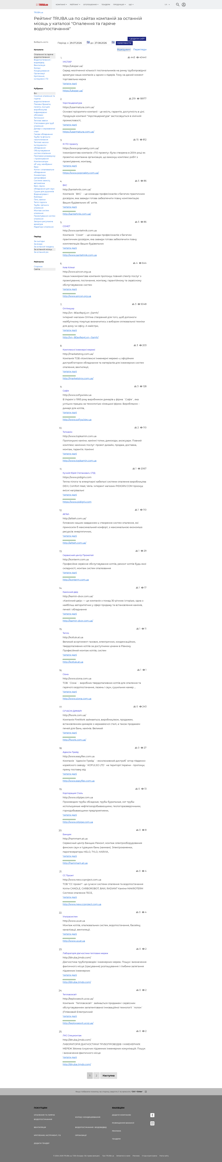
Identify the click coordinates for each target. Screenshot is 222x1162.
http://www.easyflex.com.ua (79, 781)
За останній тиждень (44, 247)
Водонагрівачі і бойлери (41, 195)
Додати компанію (121, 1115)
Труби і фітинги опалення (41, 206)
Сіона (65, 674)
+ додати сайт (137, 39)
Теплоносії (39, 118)
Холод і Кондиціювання (41, 69)
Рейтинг (74, 4)
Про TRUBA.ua (108, 1156)
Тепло (66, 633)
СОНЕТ (66, 226)
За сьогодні (39, 241)
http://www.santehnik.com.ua (80, 255)
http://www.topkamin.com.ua (79, 460)
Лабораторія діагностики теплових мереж (85, 953)
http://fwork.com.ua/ (74, 739)
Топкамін (67, 432)
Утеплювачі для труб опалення (44, 124)
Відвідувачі (124, 49)
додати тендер (41, 1143)
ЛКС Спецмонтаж (72, 1035)
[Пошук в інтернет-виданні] (177, 4)
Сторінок (38, 266)
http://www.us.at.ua (74, 941)
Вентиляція (39, 65)
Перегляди (139, 49)
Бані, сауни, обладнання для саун (44, 187)
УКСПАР (67, 62)
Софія (66, 391)
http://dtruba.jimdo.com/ (77, 982)
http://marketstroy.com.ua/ (78, 378)
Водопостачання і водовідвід (42, 61)
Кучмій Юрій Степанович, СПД (79, 473)
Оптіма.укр (68, 308)
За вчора (38, 244)
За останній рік (41, 252)
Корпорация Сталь (73, 793)
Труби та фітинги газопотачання (42, 138)
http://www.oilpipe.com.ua (78, 822)
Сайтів (37, 269)
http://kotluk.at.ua (73, 662)
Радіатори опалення (44, 227)
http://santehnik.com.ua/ (77, 214)
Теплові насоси (41, 142)
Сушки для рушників (44, 191)
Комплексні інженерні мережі (79, 350)
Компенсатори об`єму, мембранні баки (43, 164)
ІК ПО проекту (70, 144)
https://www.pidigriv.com (77, 502)
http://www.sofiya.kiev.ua (77, 419)
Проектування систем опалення (44, 217)
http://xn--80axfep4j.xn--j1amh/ (81, 337)
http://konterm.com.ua (76, 579)
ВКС (65, 185)
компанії (60, 4)
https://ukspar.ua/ (73, 90)
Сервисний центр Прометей (78, 555)
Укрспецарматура (72, 103)
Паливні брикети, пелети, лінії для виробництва (42, 107)
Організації (39, 73)
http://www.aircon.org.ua (77, 296)
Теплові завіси (41, 120)
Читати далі (70, 83)
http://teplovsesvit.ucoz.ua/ (78, 1023)
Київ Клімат (69, 267)
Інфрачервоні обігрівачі (40, 113)
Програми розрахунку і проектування (44, 157)
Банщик (67, 834)
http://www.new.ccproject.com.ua (82, 904)
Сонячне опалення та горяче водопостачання (44, 99)
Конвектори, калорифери (40, 176)
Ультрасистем (70, 916)
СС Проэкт (68, 875)
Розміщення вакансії (123, 1123)
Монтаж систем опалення (41, 211)
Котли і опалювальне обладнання (44, 170)
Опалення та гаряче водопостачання (43, 55)
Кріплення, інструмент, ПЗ (41, 77)
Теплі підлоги (40, 202)
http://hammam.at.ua (75, 863)
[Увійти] (183, 4)
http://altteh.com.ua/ (74, 543)
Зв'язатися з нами (123, 1156)
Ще (130, 4)
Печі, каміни (40, 199)
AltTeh (66, 514)
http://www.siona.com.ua (77, 698)
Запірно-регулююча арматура (43, 222)
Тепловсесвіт (70, 994)
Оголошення (90, 4)
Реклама (116, 1131)
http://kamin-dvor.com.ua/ (78, 620)
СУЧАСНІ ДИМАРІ (72, 711)
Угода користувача (149, 1156)
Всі (35, 93)
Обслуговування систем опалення (42, 151)
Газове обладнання (43, 134)
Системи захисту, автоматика (42, 181)
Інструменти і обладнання (40, 146)
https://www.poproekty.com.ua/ (81, 173)
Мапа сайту (164, 1156)
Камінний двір (70, 592)
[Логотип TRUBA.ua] (44, 4)
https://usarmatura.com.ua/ (78, 131)
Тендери (105, 4)
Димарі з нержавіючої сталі (44, 130)
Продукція (118, 4)
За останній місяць (43, 249)
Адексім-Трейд (70, 752)
